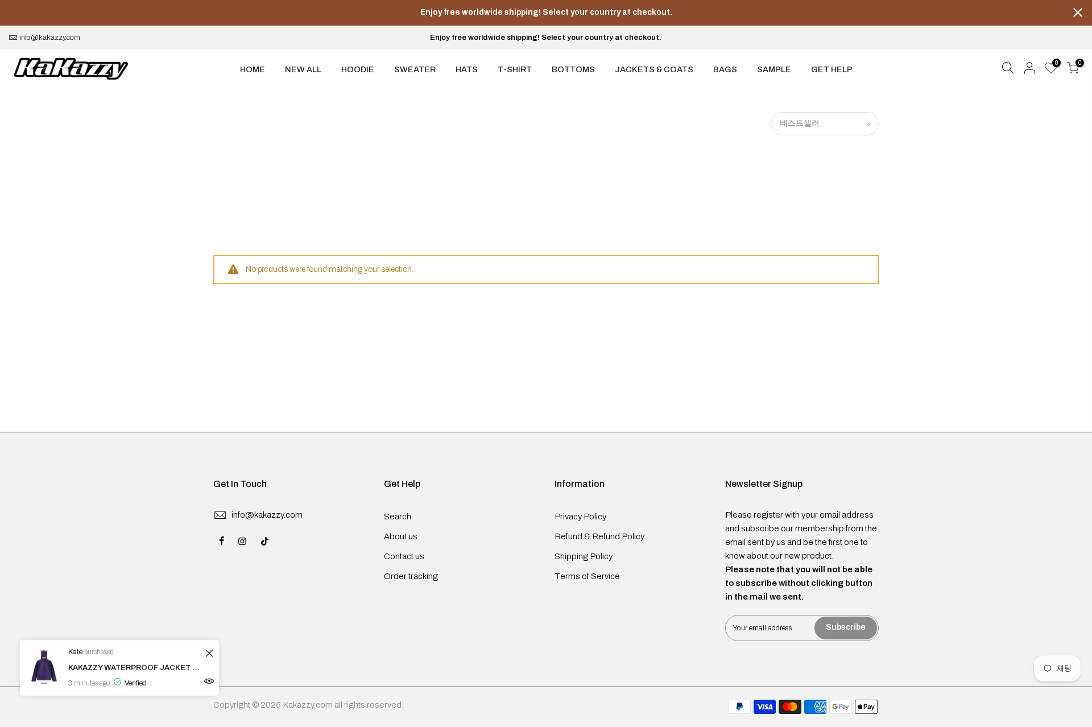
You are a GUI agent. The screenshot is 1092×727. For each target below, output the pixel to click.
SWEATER (415, 69)
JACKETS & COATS (654, 69)
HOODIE (357, 69)
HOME (252, 69)
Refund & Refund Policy (599, 536)
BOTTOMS (573, 69)
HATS (467, 69)
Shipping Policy (584, 556)
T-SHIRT (515, 69)
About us (400, 536)
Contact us (404, 556)
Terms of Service (587, 576)
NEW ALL (303, 69)
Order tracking (411, 576)
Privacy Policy (580, 516)
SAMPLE (774, 69)
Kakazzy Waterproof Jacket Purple (135, 668)
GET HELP (832, 69)
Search (397, 516)
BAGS (725, 69)
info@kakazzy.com (49, 38)
